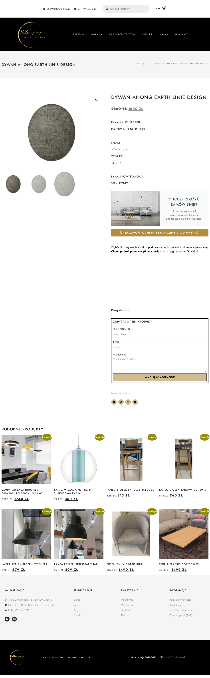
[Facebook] (7, 619)
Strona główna (143, 63)
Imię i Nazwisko (121, 329)
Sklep (155, 63)
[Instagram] (14, 619)
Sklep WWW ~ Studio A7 (172, 657)
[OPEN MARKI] (101, 34)
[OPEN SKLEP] (83, 34)
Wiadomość (119, 354)
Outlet (162, 63)
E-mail (116, 341)
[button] (96, 100)
